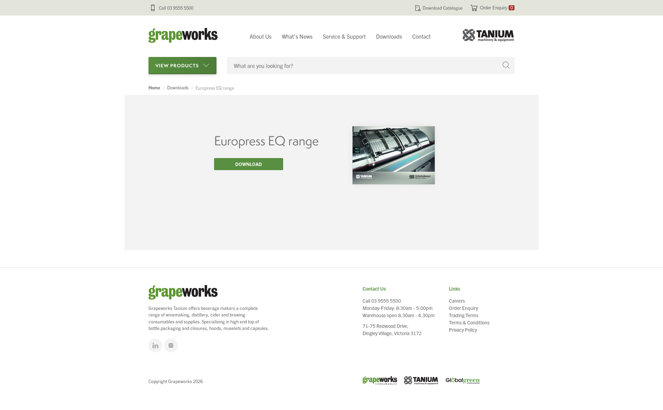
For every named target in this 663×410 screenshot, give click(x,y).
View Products (177, 65)
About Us (260, 36)
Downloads (389, 36)
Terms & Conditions (469, 322)
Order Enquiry (496, 7)
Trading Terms (463, 315)
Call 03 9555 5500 (176, 8)
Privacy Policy (463, 329)
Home (154, 87)
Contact (421, 36)
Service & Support (344, 36)
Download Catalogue (443, 8)
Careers (457, 300)
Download (248, 164)
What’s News (297, 36)
